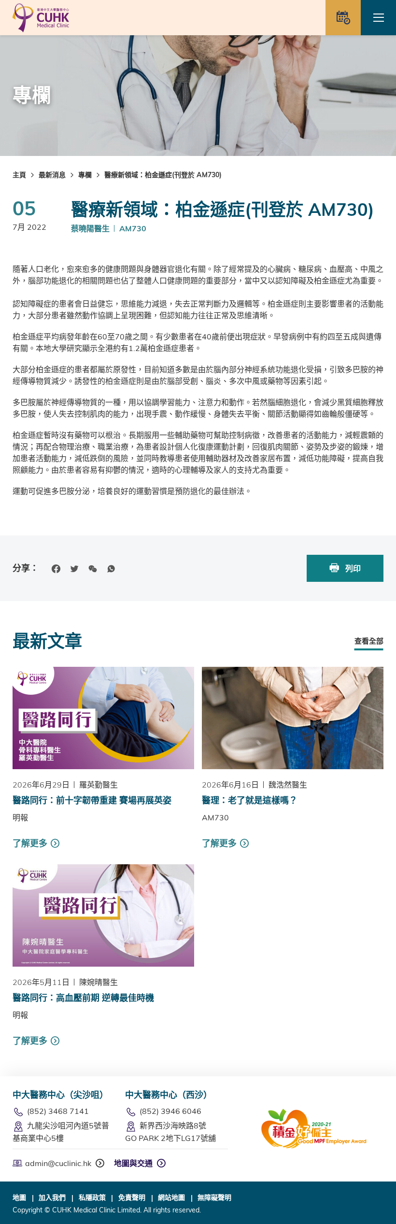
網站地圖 (171, 1197)
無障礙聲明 (214, 1197)
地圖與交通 (133, 1163)
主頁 (19, 174)
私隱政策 (92, 1197)
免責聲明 (131, 1197)
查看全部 (368, 641)
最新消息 (52, 174)
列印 (352, 568)
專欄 (85, 174)
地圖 (19, 1197)
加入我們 (52, 1197)
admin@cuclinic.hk (58, 1163)
